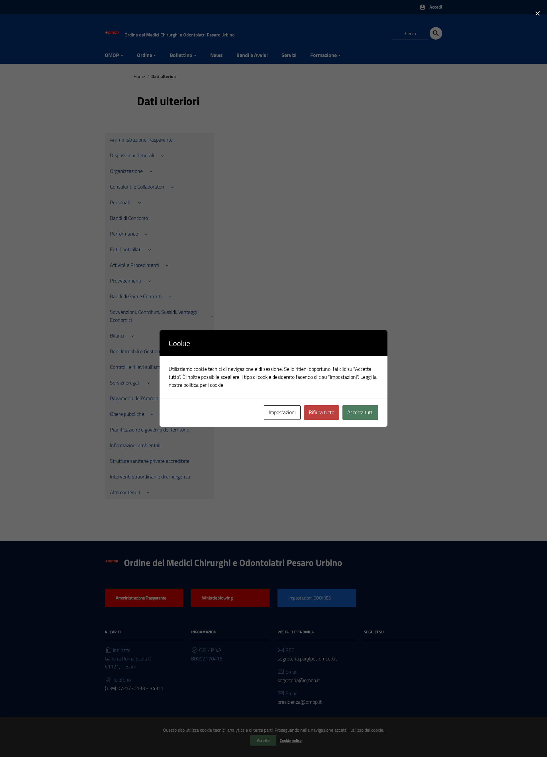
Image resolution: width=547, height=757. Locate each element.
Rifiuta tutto (321, 412)
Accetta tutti (360, 412)
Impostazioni (282, 412)
